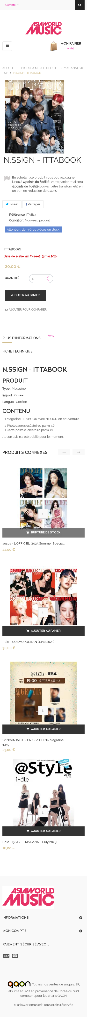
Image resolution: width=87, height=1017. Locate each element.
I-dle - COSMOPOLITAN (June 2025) (28, 642)
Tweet (13, 204)
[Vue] (43, 514)
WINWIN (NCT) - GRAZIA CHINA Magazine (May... (33, 742)
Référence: (17, 214)
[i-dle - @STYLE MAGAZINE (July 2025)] (43, 797)
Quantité (12, 278)
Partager (33, 204)
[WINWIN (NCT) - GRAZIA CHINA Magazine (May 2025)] (43, 695)
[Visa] (6, 956)
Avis (51, 335)
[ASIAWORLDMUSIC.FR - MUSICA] (43, 28)
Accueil (8, 68)
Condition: (16, 220)
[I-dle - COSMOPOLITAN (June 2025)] (43, 597)
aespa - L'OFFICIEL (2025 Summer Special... (33, 543)
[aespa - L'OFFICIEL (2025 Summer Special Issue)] (43, 498)
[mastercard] (15, 956)
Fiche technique (17, 351)
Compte (10, 5)
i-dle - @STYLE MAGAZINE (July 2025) (29, 842)
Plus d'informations (21, 338)
